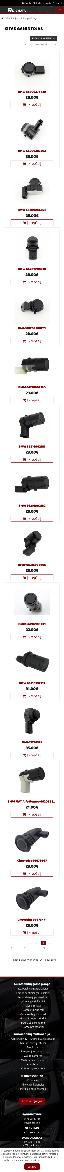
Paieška (27, 3)
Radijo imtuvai (33, 1005)
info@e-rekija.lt (32, 1122)
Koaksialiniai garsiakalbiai (33, 988)
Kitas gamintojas (29, 18)
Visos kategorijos (32, 1101)
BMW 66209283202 (32, 151)
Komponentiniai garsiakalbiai (33, 993)
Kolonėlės (33, 1080)
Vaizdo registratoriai (33, 1068)
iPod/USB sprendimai (33, 1022)
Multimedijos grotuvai (33, 1043)
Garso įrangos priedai (33, 1018)
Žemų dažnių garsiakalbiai (33, 997)
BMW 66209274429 (32, 92)
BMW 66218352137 (32, 683)
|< (10, 942)
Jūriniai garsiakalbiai (33, 1001)
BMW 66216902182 (32, 506)
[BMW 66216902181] (32, 424)
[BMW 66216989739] (32, 602)
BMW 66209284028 (32, 210)
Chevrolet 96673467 (32, 861)
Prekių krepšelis (43, 3)
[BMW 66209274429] (32, 69)
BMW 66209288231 (32, 328)
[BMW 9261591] (32, 720)
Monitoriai (33, 1047)
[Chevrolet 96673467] (32, 839)
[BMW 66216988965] (32, 543)
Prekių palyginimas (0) (43, 38)
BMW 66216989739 (32, 624)
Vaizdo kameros (33, 1056)
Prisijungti (57, 3)
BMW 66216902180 (32, 387)
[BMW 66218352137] (32, 661)
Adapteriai (33, 1064)
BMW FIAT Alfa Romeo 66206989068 (34, 802)
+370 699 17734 (32, 1132)
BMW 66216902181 (32, 447)
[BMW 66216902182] (32, 484)
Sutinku (32, 1166)
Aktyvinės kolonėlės (33, 1084)
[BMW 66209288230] (32, 247)
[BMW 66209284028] (32, 188)
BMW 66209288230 (32, 269)
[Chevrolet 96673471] (32, 898)
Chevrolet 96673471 (32, 920)
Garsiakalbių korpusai (33, 1014)
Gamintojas (12, 18)
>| (44, 947)
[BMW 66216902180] (32, 365)
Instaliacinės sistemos (33, 1089)
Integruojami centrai (33, 1051)
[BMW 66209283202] (32, 129)
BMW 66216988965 (32, 565)
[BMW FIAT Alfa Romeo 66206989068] (32, 779)
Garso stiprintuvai (33, 1010)
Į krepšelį (33, 104)
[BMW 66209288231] (32, 306)
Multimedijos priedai (33, 1060)
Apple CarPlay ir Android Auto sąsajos (33, 1038)
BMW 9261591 (32, 742)
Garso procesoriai (33, 1027)
